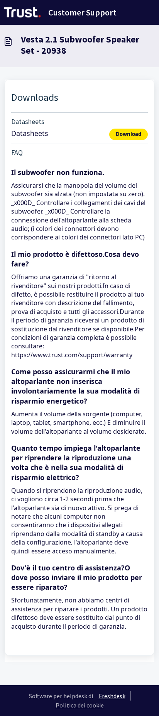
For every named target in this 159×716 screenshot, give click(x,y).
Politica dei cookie (80, 705)
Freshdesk (112, 696)
